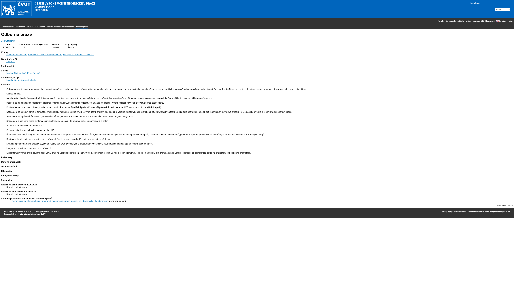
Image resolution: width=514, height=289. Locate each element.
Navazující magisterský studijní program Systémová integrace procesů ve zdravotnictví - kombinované (60, 201)
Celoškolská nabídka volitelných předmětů (465, 21)
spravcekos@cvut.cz (501, 211)
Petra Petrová (33, 73)
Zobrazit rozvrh (8, 41)
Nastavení (490, 21)
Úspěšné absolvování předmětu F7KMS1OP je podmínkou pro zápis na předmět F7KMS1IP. (50, 55)
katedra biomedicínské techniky (60, 27)
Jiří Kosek (19, 211)
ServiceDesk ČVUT (477, 211)
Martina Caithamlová (16, 73)
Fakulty (441, 21)
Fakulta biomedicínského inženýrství (30, 27)
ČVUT (47, 211)
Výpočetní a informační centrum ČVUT (29, 214)
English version (506, 21)
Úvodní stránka (7, 27)
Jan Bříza (10, 61)
